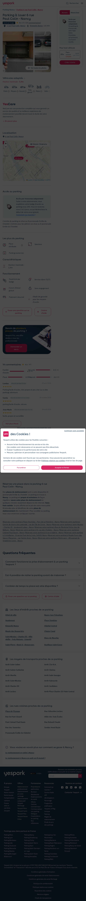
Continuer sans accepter (74, 430)
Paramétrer (21, 467)
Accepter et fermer (62, 467)
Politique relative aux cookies (53, 460)
